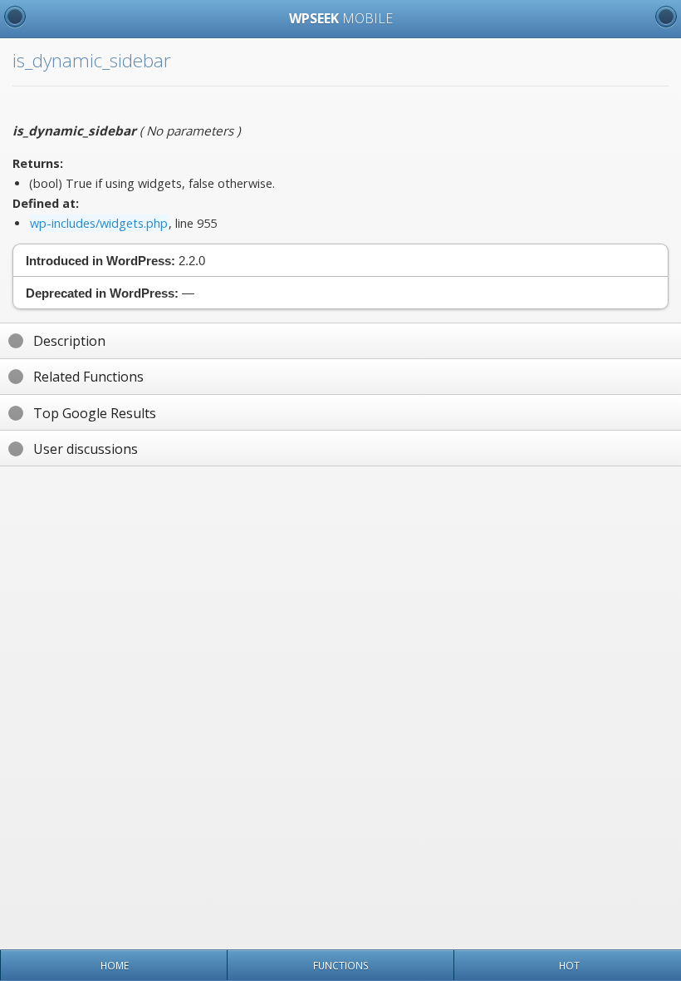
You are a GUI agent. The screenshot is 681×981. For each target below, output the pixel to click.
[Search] (666, 16)
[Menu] (15, 16)
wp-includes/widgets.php (99, 223)
